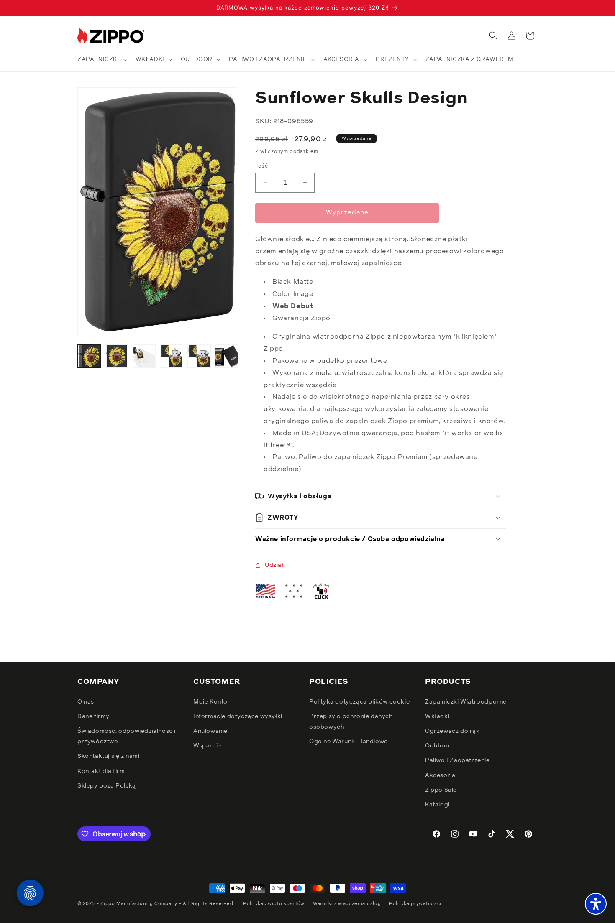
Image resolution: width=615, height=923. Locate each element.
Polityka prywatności (415, 903)
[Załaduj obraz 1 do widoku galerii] (89, 356)
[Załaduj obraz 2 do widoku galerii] (116, 356)
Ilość (261, 166)
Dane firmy (93, 716)
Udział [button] (274, 565)
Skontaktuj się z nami (108, 756)
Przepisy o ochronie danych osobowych (351, 721)
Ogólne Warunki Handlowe (348, 742)
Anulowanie (210, 731)
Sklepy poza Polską (106, 785)
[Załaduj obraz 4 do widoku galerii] (171, 356)
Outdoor (438, 746)
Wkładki (437, 716)
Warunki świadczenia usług (347, 903)
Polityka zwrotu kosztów (274, 903)
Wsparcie (207, 746)
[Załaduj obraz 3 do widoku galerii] (144, 356)
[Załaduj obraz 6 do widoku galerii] (226, 356)
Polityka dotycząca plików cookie (359, 701)
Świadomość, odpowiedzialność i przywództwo (126, 736)
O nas (85, 701)
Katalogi (437, 804)
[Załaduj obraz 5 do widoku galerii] (199, 356)
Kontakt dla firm (101, 771)
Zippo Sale (441, 790)
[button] (101, 59)
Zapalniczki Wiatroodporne (466, 701)
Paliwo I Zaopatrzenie (457, 760)
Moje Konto (210, 701)
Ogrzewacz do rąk (452, 731)
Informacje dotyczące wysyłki (237, 716)
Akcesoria (440, 775)
